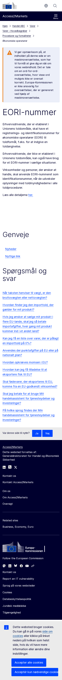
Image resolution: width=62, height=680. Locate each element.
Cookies (7, 592)
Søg (55, 6)
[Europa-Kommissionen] (10, 5)
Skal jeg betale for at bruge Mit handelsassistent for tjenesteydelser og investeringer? (29, 398)
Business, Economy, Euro (18, 526)
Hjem (5, 26)
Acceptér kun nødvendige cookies (36, 672)
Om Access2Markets (15, 497)
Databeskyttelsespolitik (17, 599)
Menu (55, 18)
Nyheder (10, 249)
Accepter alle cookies (29, 662)
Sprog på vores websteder (19, 585)
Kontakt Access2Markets (18, 482)
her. (30, 195)
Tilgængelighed (12, 612)
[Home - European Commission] (26, 547)
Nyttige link (12, 256)
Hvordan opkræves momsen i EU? (25, 362)
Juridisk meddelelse (14, 605)
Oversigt (8, 503)
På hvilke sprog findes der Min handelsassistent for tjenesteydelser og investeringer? (29, 415)
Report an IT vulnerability (18, 578)
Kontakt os (9, 572)
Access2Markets (13, 447)
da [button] (46, 6)
